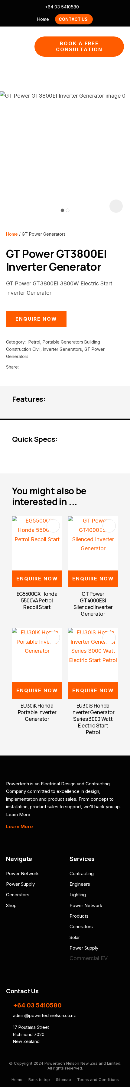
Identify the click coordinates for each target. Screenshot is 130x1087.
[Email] (40, 367)
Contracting (82, 873)
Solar (75, 937)
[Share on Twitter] (31, 367)
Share (12, 366)
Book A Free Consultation (79, 46)
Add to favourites (53, 526)
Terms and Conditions (98, 1079)
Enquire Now (36, 319)
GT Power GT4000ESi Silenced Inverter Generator (93, 603)
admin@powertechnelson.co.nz (87, 7)
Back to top (39, 1079)
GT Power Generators (44, 234)
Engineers (80, 884)
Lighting (78, 894)
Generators (17, 894)
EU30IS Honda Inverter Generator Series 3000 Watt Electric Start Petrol (93, 719)
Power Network (22, 873)
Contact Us (73, 19)
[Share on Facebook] (22, 367)
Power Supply (20, 884)
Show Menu (9, 46)
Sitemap (63, 1079)
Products (79, 916)
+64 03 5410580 (62, 7)
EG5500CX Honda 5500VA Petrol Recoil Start (37, 600)
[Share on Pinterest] (49, 367)
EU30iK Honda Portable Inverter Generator (37, 712)
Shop (11, 905)
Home (43, 19)
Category (15, 341)
